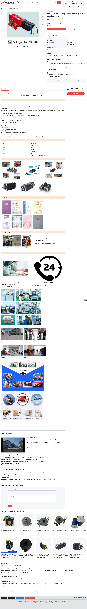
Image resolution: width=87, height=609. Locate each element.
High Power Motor (17, 591)
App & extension (71, 6)
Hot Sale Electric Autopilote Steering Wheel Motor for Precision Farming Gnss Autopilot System (60, 532)
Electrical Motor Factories (17, 589)
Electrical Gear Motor (70, 589)
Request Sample (67, 31)
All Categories (5, 6)
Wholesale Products (43, 601)
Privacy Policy (61, 604)
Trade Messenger (20, 597)
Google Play (11, 597)
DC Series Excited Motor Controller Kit (50, 570)
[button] (55, 2)
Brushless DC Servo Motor (13, 472)
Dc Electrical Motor (60, 589)
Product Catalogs (18, 565)
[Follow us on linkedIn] (85, 597)
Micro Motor (4, 583)
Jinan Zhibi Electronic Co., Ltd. (55, 18)
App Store (4, 597)
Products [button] (20, 2)
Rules (85, 6)
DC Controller (21, 472)
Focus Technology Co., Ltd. (35, 604)
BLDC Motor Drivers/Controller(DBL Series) (9, 570)
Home (2, 8)
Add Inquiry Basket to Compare (23, 46)
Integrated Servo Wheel (5, 572)
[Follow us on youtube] (81, 597)
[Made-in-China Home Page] (7, 2)
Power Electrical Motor (50, 589)
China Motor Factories (6, 589)
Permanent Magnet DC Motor (30, 472)
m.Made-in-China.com (46, 602)
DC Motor (22, 8)
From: (7, 489)
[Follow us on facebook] (76, 597)
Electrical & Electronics (9, 8)
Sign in (84, 3)
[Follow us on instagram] (80, 597)
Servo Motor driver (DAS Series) (28, 570)
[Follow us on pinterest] (83, 597)
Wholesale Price (50, 601)
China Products (25, 601)
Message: (6, 496)
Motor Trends (33, 591)
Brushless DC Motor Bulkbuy (43, 591)
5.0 (71, 90)
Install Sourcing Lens (31, 597)
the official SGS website (29, 435)
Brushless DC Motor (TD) (48, 568)
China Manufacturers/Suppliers (34, 601)
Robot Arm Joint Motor (69, 570)
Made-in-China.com (38, 602)
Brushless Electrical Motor (7, 591)
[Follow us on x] (78, 597)
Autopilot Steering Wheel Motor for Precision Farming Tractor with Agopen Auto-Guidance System (25, 532)
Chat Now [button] (77, 29)
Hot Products (19, 601)
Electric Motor (16, 8)
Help (65, 6)
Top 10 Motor (25, 591)
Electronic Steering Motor (41, 472)
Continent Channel (57, 601)
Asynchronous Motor (13, 583)
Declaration (56, 604)
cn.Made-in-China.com (54, 602)
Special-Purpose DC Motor (58, 583)
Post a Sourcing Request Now (34, 506)
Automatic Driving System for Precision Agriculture (10, 568)
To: (7, 492)
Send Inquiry (56, 29)
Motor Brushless (41, 589)
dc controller (24, 572)
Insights (68, 601)
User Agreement (49, 604)
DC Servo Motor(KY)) (26, 568)
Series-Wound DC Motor (33, 583)
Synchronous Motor (23, 583)
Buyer (59, 6)
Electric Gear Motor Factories (30, 589)
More (2, 594)
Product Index (63, 601)
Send (10, 506)
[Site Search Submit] (59, 2)
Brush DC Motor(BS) (68, 568)
